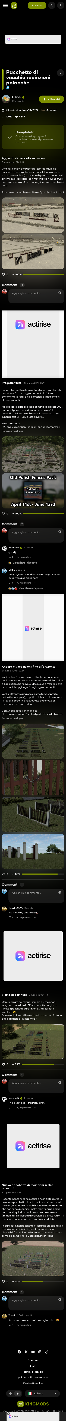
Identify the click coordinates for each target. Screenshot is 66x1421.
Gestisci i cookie (33, 1383)
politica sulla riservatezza (33, 1377)
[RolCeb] (6, 99)
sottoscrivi (54, 99)
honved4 (13, 547)
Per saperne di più (12, 431)
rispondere (25, 557)
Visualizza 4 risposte (31, 588)
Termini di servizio (33, 1371)
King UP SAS (41, 1411)
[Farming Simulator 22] (8, 87)
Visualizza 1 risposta (25, 563)
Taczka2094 (15, 908)
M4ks (11, 570)
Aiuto (33, 1366)
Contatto (33, 1360)
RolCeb (16, 97)
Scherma (51, 110)
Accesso (37, 5)
